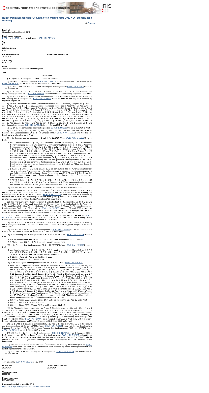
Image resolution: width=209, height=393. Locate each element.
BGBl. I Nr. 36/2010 (10, 84)
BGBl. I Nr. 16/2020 (66, 133)
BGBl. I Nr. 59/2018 (59, 128)
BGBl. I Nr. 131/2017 (42, 99)
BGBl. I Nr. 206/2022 (61, 229)
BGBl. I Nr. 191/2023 (75, 245)
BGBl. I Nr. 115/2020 (75, 138)
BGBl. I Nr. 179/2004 (47, 81)
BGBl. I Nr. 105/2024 (73, 263)
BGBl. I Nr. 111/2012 (10, 38)
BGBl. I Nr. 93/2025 (60, 333)
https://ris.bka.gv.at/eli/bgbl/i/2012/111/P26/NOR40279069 (26, 386)
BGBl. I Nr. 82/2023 (75, 235)
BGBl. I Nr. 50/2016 (75, 87)
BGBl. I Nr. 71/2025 (33, 319)
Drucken (91, 23)
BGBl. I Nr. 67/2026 (47, 38)
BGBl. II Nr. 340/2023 (24, 362)
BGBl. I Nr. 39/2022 (50, 208)
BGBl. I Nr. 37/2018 (33, 125)
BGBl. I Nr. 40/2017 (36, 94)
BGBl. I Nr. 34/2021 (52, 195)
